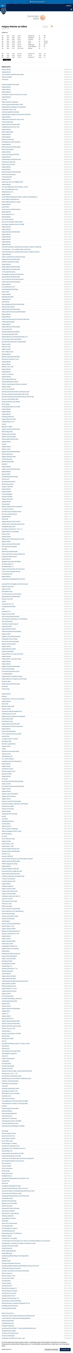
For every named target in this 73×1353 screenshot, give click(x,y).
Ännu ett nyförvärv (6, 1163)
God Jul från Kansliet (7, 621)
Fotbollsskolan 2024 (7, 574)
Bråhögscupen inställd (7, 1038)
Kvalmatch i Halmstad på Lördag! (10, 262)
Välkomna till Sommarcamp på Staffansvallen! (13, 311)
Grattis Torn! (5, 1056)
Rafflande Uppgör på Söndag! (9, 863)
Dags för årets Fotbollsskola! (9, 956)
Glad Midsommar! (6, 1096)
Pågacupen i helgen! (7, 426)
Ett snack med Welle (7, 496)
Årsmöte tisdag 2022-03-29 (9, 986)
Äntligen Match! (6, 1011)
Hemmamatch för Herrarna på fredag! (11, 1300)
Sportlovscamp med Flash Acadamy (11, 209)
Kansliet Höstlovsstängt (8, 1066)
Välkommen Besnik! (7, 77)
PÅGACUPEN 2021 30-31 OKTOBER (10, 1093)
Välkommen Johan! (7, 903)
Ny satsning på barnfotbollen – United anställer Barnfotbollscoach (19, 1328)
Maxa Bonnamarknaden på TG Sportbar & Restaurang (15, 319)
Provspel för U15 (6, 611)
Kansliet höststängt (7, 833)
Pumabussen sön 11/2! (8, 604)
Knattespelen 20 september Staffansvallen (13, 274)
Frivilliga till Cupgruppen (8, 1325)
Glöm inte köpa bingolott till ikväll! (10, 616)
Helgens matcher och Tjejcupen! (10, 102)
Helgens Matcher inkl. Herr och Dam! (11, 521)
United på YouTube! (7, 626)
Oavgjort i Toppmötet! (7, 486)
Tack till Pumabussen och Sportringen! (11, 594)
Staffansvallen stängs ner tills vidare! (11, 1268)
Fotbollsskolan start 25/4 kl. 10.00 (10, 127)
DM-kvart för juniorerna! (8, 1313)
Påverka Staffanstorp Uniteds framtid (11, 1026)
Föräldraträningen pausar (8, 1231)
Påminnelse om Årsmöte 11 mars (10, 359)
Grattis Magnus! (6, 921)
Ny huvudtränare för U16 (8, 214)
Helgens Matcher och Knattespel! (10, 531)
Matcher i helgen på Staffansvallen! (11, 356)
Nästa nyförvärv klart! (7, 1173)
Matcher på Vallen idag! (8, 139)
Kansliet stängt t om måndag (9, 1143)
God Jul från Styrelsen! (7, 219)
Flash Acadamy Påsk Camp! (9, 379)
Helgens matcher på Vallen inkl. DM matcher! (13, 569)
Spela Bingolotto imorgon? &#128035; (11, 1121)
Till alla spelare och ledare (8, 1138)
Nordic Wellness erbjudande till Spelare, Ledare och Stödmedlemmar (19, 197)
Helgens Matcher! (6, 69)
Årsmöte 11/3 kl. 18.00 (7, 366)
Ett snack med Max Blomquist (9, 514)
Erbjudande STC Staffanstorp (9, 1118)
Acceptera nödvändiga (51, 1349)
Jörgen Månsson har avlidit (9, 1218)
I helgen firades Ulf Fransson (9, 991)
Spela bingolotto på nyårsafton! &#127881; (13, 1153)
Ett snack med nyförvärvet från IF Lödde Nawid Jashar (15, 391)
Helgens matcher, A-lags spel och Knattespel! (13, 716)
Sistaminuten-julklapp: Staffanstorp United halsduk (15, 803)
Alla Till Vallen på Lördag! (8, 838)
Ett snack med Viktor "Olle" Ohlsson (11, 401)
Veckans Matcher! (6, 973)
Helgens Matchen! (6, 254)
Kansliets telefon (6, 823)
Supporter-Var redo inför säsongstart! (11, 801)
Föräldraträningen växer (8, 1323)
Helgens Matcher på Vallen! (14, 26)
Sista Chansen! (5, 301)
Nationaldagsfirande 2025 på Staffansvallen (13, 304)
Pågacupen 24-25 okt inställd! (9, 1203)
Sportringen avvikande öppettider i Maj (12, 711)
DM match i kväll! (6, 346)
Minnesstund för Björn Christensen (10, 1208)
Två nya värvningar (6, 1166)
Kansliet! (4, 444)
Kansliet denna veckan (7, 768)
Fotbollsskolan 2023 (7, 756)
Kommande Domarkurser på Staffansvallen (13, 786)
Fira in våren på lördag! (7, 996)
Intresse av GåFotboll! (7, 856)
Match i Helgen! (6, 404)
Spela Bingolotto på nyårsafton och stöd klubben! (14, 619)
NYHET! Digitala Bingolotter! (9, 1250)
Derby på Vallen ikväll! (7, 122)
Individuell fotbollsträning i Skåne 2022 (12, 998)
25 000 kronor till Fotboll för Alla (10, 1333)
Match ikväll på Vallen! (7, 132)
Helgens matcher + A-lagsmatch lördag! (12, 676)
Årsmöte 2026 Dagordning (8, 174)
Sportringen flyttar (6, 1063)
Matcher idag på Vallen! (8, 461)
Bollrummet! (5, 1183)
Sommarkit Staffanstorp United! (10, 1123)
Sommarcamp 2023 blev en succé (10, 671)
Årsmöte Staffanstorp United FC (10, 381)
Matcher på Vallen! (6, 491)
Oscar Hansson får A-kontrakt (9, 901)
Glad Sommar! (5, 291)
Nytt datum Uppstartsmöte (8, 744)
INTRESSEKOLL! (6, 951)
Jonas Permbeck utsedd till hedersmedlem (13, 74)
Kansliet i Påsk (5, 736)
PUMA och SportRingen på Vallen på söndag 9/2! (14, 384)
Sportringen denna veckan (8, 481)
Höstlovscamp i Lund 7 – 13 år (9, 1073)
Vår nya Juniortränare (7, 1168)
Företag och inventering (8, 808)
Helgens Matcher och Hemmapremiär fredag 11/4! (15, 336)
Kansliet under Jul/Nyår (8, 806)
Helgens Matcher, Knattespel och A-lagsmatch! (14, 107)
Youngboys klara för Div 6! (8, 1295)
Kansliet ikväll (5, 1046)
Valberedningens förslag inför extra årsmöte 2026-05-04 (16, 114)
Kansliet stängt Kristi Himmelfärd (10, 1108)
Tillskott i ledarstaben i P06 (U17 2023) (11, 831)
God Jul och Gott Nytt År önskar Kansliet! (12, 222)
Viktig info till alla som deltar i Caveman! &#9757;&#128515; (17, 1071)
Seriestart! (4, 1106)
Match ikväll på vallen (7, 431)
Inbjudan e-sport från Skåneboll (10, 793)
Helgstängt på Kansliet (7, 296)
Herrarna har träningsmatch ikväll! (10, 154)
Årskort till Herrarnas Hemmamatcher (11, 172)
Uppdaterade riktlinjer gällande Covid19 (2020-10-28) (15, 1196)
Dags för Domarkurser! (8, 374)
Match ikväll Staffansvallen (8, 731)
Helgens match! (6, 1003)
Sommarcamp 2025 (7, 329)
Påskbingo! (5, 1258)
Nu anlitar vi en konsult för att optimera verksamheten (15, 1270)
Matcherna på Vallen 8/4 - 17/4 (9, 968)
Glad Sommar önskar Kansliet (9, 1223)
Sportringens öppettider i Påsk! (10, 334)
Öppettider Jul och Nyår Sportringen (11, 636)
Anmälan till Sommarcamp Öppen (10, 751)
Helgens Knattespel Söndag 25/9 (10, 868)
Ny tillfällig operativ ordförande (10, 1305)
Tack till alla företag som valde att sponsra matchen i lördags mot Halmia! (20, 252)
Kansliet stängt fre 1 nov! (8, 421)
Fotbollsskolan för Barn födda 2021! (11, 142)
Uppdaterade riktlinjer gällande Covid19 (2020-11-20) (15, 1178)
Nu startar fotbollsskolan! (8, 1335)
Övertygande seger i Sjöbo (8, 526)
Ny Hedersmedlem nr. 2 (8, 564)
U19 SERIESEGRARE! (7, 674)
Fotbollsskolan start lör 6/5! (9, 714)
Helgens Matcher (6, 89)
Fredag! (4, 749)
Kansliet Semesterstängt (8, 669)
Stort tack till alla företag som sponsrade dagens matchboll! (17, 858)
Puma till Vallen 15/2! (7, 1151)
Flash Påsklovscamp (7, 591)
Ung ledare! (5, 1086)
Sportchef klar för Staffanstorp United (11, 1076)
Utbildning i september (8, 1216)
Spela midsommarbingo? (8, 1098)
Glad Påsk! (4, 549)
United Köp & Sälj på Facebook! (10, 624)
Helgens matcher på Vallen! (9, 434)
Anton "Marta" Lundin (7, 1141)
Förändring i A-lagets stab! (8, 162)
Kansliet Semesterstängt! (8, 913)
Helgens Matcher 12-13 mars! (9, 988)
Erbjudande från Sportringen (9, 1201)
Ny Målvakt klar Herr (7, 1176)
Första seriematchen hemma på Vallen (11, 734)
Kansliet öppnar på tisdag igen (10, 1083)
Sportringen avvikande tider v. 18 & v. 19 (12, 529)
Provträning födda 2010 (8, 416)
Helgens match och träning (9, 796)
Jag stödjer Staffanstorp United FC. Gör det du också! (15, 1043)
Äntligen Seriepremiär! (7, 971)
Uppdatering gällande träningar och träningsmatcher (15, 1255)
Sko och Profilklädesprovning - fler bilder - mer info (15, 187)
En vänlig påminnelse (7, 1226)
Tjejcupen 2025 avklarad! (8, 306)
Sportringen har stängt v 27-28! (9, 1091)
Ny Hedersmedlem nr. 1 (8, 566)
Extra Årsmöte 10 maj (7, 721)
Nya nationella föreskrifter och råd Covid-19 (13, 1161)
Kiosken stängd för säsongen (9, 1290)
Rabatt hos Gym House (8, 586)
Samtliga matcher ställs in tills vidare (11, 1263)
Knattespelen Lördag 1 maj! (9, 109)
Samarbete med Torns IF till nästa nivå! (11, 761)
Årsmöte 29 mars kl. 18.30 (8, 1028)
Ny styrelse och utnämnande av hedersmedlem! (14, 341)
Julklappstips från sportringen (9, 813)
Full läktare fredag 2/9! (7, 886)
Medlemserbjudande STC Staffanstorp (12, 1233)
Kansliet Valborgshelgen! (8, 321)
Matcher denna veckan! (8, 484)
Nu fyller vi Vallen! (6, 681)
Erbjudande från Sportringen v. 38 (10, 1298)
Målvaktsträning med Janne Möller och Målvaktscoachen (16, 1078)
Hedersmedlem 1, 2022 (8, 846)
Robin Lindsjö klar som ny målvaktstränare (13, 911)
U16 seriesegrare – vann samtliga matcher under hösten (16, 249)
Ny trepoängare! (6, 504)
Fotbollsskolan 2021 (7, 1116)
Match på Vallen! (6, 474)
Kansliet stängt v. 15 (7, 966)
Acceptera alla (65, 1349)
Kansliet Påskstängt (7, 1253)
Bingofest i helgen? (7, 1236)
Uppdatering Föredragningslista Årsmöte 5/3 (13, 579)
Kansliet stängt (5, 689)
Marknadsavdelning (7, 1111)
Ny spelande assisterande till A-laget (11, 1186)
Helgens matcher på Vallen (8, 888)
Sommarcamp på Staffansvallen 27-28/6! (12, 104)
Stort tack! (4, 99)
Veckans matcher (6, 1006)
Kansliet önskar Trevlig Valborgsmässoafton (13, 524)
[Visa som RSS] (52, 26)
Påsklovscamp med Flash (8, 164)
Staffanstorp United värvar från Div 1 (11, 896)
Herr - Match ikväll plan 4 (8, 758)
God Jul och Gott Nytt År (8, 389)
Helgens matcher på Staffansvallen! (11, 451)
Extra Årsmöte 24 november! (9, 1293)
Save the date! (5, 207)
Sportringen (5, 686)
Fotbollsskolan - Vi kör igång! (9, 1238)
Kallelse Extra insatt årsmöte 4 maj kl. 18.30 (13, 119)
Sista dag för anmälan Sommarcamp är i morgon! (14, 94)
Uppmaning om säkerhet (8, 1211)
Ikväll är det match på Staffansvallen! (11, 147)
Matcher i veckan (6, 449)
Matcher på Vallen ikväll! (8, 706)
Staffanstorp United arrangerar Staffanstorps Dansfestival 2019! (18, 1315)
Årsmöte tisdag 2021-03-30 (9, 1133)
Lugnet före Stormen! (7, 898)
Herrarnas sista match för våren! (10, 916)
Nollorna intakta (6, 534)
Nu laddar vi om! (6, 853)
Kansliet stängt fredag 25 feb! (9, 1001)
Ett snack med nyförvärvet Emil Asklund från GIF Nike (15, 394)
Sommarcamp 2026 (7, 177)
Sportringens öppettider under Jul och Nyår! (13, 224)
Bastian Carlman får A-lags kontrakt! (11, 908)
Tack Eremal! (5, 79)
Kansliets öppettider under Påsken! (11, 331)
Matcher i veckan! (6, 541)
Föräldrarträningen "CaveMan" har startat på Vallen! (15, 1103)
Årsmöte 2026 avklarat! (8, 149)
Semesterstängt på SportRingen (10, 289)
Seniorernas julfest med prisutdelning (11, 631)
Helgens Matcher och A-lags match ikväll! (12, 654)
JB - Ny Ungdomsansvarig (8, 271)
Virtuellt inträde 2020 (7, 1248)
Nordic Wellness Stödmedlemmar (10, 199)
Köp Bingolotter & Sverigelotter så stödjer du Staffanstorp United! (19, 1243)
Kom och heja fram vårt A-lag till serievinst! (13, 279)
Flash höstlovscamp (7, 459)
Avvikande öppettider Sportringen (10, 84)
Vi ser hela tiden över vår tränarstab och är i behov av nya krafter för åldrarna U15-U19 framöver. (26, 1241)
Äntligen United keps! (7, 499)
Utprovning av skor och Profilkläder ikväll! (12, 182)
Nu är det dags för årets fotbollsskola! (11, 339)
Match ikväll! (5, 519)
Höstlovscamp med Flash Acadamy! (11, 281)
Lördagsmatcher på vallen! (8, 606)
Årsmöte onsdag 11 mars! (8, 1275)
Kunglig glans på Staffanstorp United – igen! (13, 1338)
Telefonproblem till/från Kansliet (10, 439)
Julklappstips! (5, 1061)
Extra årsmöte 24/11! (7, 1285)
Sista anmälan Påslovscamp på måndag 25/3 (13, 554)
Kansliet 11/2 (5, 1013)
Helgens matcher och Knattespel (10, 948)
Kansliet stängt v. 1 (6, 1031)
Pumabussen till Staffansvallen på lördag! (12, 781)
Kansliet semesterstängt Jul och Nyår (11, 1156)
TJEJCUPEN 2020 (6, 1280)
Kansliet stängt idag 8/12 (8, 1058)
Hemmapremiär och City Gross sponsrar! (12, 726)
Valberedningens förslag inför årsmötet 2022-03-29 (15, 981)
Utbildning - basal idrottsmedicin (10, 1081)
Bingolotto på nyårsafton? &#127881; (11, 1033)
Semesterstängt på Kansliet (9, 1308)
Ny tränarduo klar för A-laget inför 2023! (12, 871)
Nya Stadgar (5, 1131)
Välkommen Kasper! (7, 906)
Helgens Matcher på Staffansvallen (11, 724)
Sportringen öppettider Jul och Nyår (11, 406)
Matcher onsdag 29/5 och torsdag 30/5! (12, 506)
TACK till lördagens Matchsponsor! (11, 848)
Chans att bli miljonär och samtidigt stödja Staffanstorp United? (18, 1191)
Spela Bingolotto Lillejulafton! (9, 1053)
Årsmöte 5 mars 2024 (7, 599)
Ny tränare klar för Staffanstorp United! (12, 1193)
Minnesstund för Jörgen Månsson (10, 1213)
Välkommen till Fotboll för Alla (9, 891)
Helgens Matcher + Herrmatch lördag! (11, 659)
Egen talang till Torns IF (8, 1018)
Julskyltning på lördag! (7, 821)
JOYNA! (4, 601)
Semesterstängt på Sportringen (10, 476)
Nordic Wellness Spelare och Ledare (11, 202)
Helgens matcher (6, 746)
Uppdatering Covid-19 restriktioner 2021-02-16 (13, 1148)
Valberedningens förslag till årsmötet (11, 159)
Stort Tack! (4, 836)
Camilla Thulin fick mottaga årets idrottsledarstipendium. (16, 1318)
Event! (3, 609)
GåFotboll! (4, 464)
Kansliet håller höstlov (7, 1198)
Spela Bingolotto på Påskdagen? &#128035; (13, 1126)
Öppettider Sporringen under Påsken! (11, 561)
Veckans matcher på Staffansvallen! (11, 923)
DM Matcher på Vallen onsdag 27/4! (11, 953)
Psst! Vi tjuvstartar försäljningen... (10, 828)
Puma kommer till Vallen (8, 1278)
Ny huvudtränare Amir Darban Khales (11, 1051)
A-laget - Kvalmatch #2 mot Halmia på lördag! (13, 257)
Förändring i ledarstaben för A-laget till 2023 (13, 876)
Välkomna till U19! (6, 826)
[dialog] (36, 1346)
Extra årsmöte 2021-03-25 (8, 1136)
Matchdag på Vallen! (7, 961)
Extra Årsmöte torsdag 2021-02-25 (10, 1146)
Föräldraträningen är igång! (9, 1330)
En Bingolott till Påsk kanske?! (9, 556)
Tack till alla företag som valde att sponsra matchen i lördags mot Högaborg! (21, 247)
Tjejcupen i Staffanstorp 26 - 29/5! (10, 933)
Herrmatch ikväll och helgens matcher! (11, 511)
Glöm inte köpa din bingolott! (9, 546)
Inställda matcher (6, 1260)
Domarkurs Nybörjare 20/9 (8, 881)
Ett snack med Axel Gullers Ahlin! (10, 399)
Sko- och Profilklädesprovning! (10, 189)
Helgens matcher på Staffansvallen (11, 429)
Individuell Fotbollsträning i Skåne (10, 1088)
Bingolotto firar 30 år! (7, 1068)
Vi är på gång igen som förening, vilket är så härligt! (15, 1101)
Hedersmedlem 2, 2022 (8, 843)
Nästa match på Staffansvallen (10, 551)
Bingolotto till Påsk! (7, 773)
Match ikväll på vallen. (7, 454)
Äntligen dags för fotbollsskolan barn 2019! (13, 539)
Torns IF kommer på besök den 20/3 (11, 571)
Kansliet (4, 424)
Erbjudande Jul (5, 1048)
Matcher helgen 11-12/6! (8, 926)
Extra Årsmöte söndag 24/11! (9, 1288)
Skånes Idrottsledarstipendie (9, 1113)
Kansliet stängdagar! (7, 494)
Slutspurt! (4, 696)
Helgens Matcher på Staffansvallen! (11, 124)
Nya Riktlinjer (5, 1221)
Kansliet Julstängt (6, 1283)
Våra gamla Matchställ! (7, 651)
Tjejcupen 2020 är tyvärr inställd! (10, 1246)
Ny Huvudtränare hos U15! (8, 286)
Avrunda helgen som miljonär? (9, 1228)
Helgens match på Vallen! (8, 614)
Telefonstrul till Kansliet (8, 1320)
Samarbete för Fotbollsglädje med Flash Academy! (15, 584)
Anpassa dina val (6, 1349)
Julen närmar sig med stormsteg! (10, 641)
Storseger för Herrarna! (8, 509)
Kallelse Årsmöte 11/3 (7, 192)
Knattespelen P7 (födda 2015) (9, 946)
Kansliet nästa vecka (7, 1206)
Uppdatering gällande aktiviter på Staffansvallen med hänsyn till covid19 (20, 1265)
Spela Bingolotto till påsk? (8, 963)
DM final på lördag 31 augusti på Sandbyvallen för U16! (16, 1303)
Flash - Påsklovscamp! (7, 351)
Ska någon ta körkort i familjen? (10, 739)
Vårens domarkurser (7, 1273)
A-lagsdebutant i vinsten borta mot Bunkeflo (13, 699)
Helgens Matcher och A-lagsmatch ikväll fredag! (14, 679)
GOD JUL (4, 1041)
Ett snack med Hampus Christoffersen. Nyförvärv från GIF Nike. (18, 396)
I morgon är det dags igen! (8, 878)
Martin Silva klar (6, 1171)
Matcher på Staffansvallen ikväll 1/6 (11, 931)
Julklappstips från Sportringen (9, 639)
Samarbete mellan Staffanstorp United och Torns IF (15, 1188)
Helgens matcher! (6, 344)
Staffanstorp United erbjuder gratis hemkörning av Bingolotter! (18, 1158)
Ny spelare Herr (6, 1181)
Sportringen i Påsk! (6, 741)
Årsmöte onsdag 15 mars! (8, 771)
